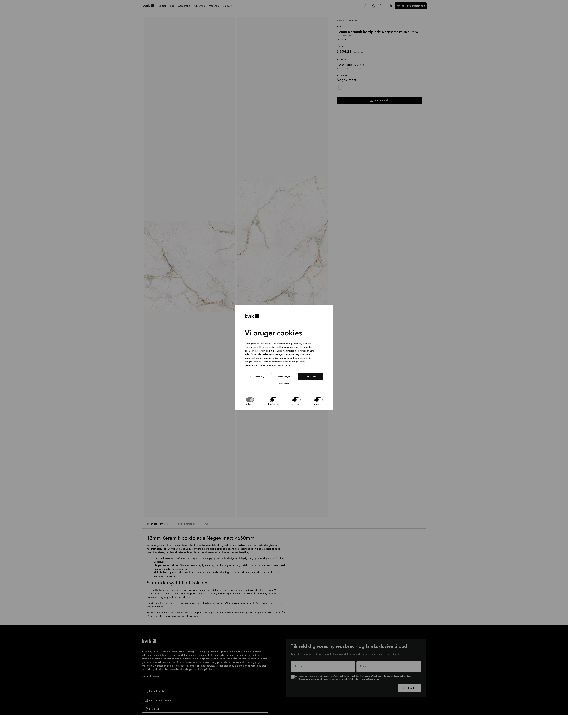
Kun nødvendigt (257, 376)
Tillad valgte (284, 376)
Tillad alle (311, 377)
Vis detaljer (284, 384)
